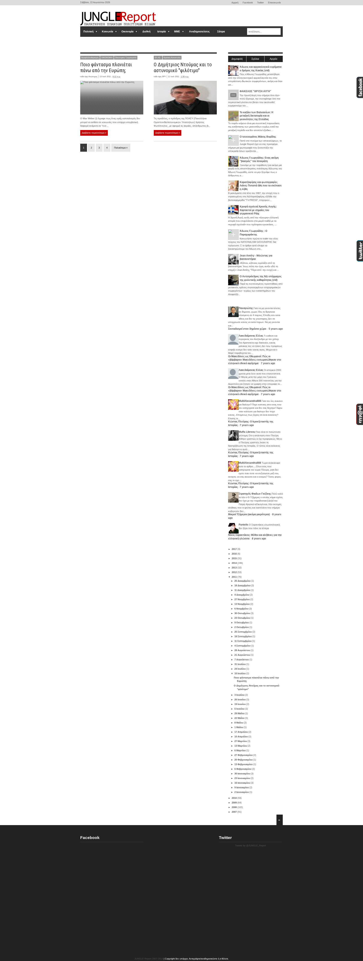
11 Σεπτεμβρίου (243, 641)
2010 (234, 798)
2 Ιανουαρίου (241, 792)
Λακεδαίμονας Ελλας (251, 335)
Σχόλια (255, 58)
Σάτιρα (221, 31)
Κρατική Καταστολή (172, 58)
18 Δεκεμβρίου (242, 585)
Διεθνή (146, 31)
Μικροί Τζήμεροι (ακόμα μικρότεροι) (249, 514)
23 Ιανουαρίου (242, 778)
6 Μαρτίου (240, 750)
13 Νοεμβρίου (242, 604)
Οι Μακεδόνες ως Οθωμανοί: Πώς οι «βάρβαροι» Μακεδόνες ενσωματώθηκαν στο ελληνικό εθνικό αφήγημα (254, 360)
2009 (234, 802)
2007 (234, 812)
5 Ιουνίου (239, 708)
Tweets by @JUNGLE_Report (250, 845)
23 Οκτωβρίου (242, 618)
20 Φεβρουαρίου (243, 759)
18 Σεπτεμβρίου (243, 636)
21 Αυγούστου (242, 655)
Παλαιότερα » (121, 147)
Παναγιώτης (246, 308)
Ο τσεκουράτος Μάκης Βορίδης (258, 136)
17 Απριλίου (241, 732)
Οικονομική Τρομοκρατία (125, 58)
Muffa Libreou (247, 431)
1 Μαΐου (239, 727)
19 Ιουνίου (240, 704)
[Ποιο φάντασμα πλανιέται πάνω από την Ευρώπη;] (111, 97)
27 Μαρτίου (240, 741)
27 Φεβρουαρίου (243, 755)
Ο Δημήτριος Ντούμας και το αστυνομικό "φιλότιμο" (183, 67)
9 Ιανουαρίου (241, 787)
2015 (234, 558)
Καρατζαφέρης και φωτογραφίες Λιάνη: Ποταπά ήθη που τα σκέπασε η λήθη (261, 186)
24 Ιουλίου (240, 669)
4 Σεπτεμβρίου (242, 645)
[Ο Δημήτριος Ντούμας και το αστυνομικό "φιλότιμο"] (185, 97)
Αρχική (234, 2)
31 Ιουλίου (240, 664)
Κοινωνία (107, 31)
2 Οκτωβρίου (241, 627)
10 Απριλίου (241, 736)
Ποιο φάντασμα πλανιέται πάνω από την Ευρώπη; (106, 67)
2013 (234, 567)
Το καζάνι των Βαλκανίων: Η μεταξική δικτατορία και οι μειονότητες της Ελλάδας (256, 116)
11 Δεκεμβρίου (242, 590)
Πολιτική (88, 31)
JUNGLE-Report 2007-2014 (148, 958)
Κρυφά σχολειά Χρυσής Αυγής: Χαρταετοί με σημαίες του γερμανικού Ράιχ (258, 210)
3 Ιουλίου (239, 695)
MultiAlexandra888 (250, 401)
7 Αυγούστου (241, 659)
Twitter (260, 2)
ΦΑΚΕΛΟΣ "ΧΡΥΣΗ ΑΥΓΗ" (255, 91)
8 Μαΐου (239, 722)
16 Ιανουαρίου (242, 783)
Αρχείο (273, 58)
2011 (234, 577)
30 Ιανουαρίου (242, 773)
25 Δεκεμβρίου (242, 581)
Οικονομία (127, 31)
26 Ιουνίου (240, 699)
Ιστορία (161, 31)
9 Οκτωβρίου (241, 622)
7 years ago (268, 363)
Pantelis (243, 524)
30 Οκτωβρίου (242, 613)
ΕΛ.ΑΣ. (158, 58)
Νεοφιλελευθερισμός (90, 58)
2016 (234, 553)
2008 (234, 807)
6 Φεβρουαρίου (243, 769)
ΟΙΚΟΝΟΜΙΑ (107, 58)
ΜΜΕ (177, 31)
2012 (234, 572)
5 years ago (276, 328)
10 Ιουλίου (240, 673)
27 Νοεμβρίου (242, 599)
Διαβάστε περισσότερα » (94, 132)
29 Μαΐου (239, 713)
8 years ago (259, 538)
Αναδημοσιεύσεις (199, 31)
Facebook (248, 2)
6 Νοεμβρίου (241, 608)
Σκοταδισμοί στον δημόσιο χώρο (247, 328)
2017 (234, 549)
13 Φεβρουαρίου (243, 764)
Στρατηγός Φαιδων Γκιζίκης (255, 493)
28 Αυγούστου (242, 650)
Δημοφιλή (237, 58)
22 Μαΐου (239, 718)
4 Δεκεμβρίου (242, 594)
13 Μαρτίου (240, 746)
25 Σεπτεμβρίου (243, 631)
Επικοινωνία (274, 2)
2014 (234, 563)
